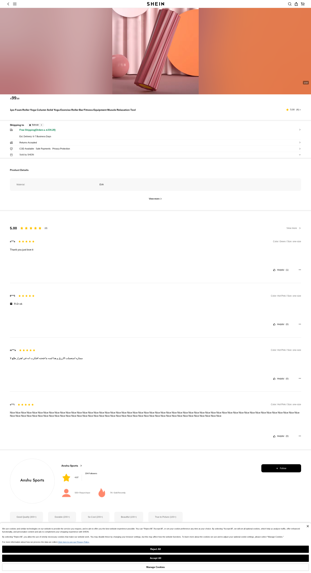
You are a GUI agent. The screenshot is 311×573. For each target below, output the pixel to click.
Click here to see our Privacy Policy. (73, 542)
